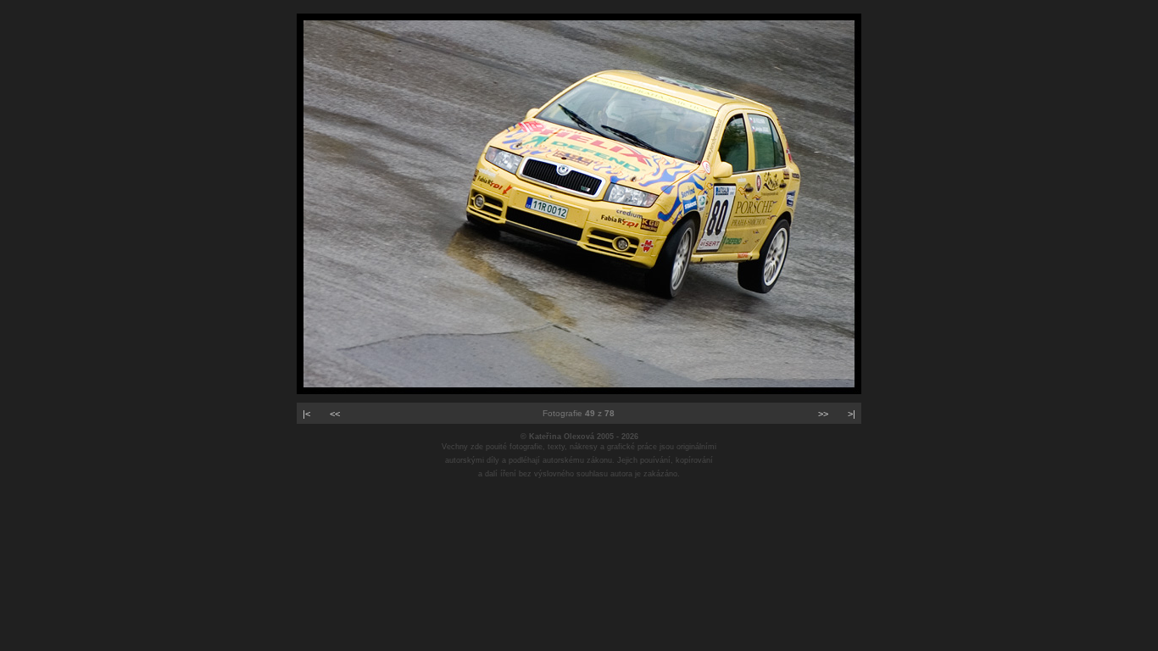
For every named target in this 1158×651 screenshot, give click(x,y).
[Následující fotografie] (579, 391)
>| (851, 414)
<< (335, 414)
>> (823, 414)
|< (306, 414)
